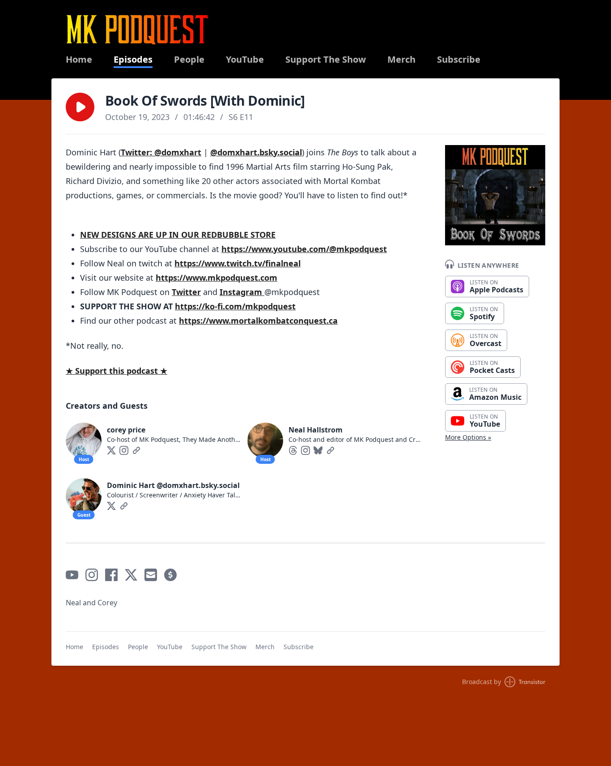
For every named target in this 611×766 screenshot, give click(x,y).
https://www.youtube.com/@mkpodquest (304, 249)
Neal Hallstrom (316, 430)
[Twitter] (111, 450)
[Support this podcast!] (170, 575)
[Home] (137, 29)
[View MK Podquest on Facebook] (111, 575)
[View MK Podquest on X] (131, 575)
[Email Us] (150, 575)
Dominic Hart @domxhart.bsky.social (173, 485)
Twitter (186, 292)
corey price (126, 430)
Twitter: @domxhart (161, 152)
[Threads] (293, 450)
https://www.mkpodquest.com (216, 277)
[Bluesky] (318, 450)
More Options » (468, 437)
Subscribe (458, 59)
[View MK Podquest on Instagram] (91, 575)
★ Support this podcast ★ (116, 370)
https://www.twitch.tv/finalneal (237, 263)
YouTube (245, 59)
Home (79, 59)
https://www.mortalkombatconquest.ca (258, 320)
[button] (80, 107)
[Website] (136, 450)
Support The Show (325, 59)
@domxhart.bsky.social (256, 152)
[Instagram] (123, 450)
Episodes (133, 59)
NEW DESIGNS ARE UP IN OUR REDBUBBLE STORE (178, 234)
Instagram (242, 292)
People (189, 59)
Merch (401, 59)
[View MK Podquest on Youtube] (72, 575)
